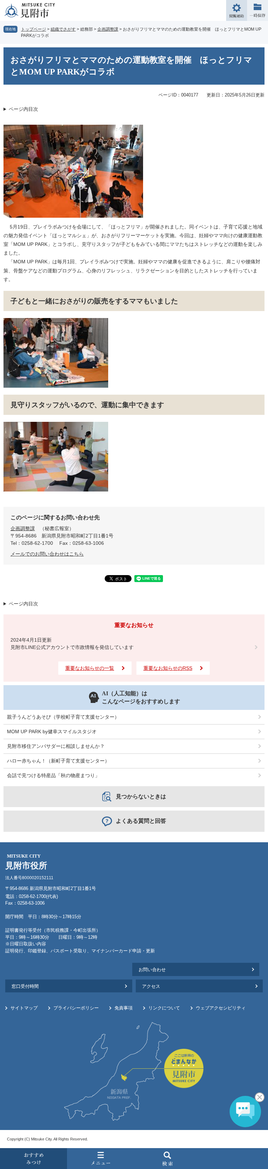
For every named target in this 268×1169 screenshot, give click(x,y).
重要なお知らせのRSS (167, 668)
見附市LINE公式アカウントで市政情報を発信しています (72, 647)
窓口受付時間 (25, 986)
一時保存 (257, 10)
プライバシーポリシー (76, 1008)
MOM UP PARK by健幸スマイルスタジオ (52, 731)
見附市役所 (26, 861)
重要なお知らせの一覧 (89, 668)
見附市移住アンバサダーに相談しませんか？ (56, 746)
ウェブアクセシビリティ (221, 1008)
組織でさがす (63, 29)
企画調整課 (107, 29)
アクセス (151, 986)
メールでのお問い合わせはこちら (47, 554)
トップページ (33, 29)
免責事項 (123, 1008)
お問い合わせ (152, 969)
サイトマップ (24, 1008)
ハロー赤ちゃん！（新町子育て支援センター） (58, 761)
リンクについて (164, 1008)
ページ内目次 (23, 109)
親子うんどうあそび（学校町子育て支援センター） (63, 717)
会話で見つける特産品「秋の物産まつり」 (53, 775)
